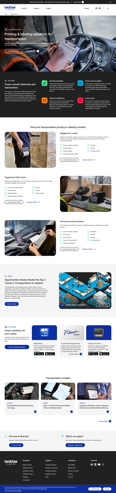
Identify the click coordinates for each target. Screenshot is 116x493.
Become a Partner (73, 471)
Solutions (36, 8)
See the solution (74, 354)
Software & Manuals (51, 468)
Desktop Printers (28, 468)
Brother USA (71, 468)
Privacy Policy (43, 489)
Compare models (87, 160)
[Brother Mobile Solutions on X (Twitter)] (103, 464)
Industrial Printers (28, 471)
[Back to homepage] (6, 14)
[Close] (110, 2)
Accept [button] (107, 489)
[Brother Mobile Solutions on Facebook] (92, 464)
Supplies (25, 477)
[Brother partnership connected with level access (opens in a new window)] (98, 8)
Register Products (50, 474)
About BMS (71, 465)
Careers (70, 474)
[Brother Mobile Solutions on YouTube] (99, 464)
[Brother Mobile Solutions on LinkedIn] (95, 464)
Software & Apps (28, 474)
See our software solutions (17, 347)
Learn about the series (69, 160)
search (108, 9)
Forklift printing (95, 151)
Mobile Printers (27, 465)
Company (71, 460)
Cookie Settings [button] (95, 489)
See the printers (14, 51)
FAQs (47, 477)
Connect (70, 477)
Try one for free (31, 51)
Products (24, 8)
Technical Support (50, 465)
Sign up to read (102, 305)
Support (86, 8)
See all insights (103, 421)
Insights (48, 8)
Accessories (26, 480)
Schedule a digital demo (75, 445)
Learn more (77, 2)
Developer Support (50, 471)
